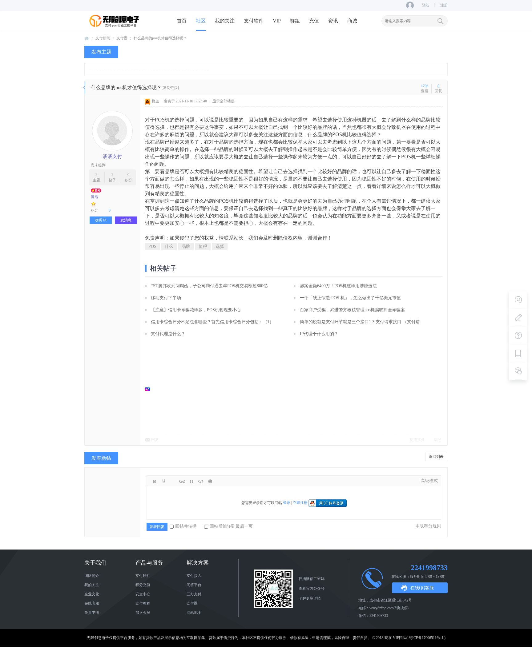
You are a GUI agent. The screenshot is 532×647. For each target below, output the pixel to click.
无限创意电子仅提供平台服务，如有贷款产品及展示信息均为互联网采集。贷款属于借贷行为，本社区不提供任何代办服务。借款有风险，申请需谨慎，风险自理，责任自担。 (229, 638)
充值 (314, 20)
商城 (352, 20)
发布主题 (101, 51)
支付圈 (121, 38)
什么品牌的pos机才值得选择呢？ (160, 38)
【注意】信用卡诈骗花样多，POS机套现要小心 (196, 310)
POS (152, 246)
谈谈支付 (112, 156)
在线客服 (91, 603)
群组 (295, 20)
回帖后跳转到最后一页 (231, 526)
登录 (286, 503)
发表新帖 (101, 458)
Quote (191, 481)
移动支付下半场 (166, 298)
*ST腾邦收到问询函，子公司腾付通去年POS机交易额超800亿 (209, 286)
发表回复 (157, 527)
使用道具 (417, 440)
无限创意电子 (86, 38)
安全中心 (142, 594)
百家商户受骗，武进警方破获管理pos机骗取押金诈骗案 (352, 310)
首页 (182, 20)
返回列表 (436, 456)
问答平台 (194, 585)
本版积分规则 (428, 526)
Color (164, 481)
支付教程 (142, 603)
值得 (203, 246)
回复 (155, 440)
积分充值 (142, 585)
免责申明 (91, 612)
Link (182, 481)
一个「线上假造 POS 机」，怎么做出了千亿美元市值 (350, 298)
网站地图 (194, 612)
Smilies (210, 481)
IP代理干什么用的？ (319, 333)
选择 (220, 246)
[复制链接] (170, 87)
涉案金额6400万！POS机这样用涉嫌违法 (338, 286)
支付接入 (194, 576)
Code (201, 481)
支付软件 (254, 20)
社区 (201, 20)
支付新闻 (102, 38)
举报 (437, 440)
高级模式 (429, 480)
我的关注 (225, 20)
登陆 (425, 5)
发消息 (125, 220)
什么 (169, 246)
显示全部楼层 (223, 101)
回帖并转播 (186, 526)
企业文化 (91, 594)
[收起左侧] (84, 88)
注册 (444, 5)
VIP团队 (399, 638)
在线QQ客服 (422, 587)
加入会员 (142, 612)
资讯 (333, 20)
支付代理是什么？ (168, 333)
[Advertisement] (297, 389)
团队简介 (91, 576)
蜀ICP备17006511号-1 (426, 638)
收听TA (101, 220)
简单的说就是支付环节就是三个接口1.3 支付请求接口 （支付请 (360, 322)
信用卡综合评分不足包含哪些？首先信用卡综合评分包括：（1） (212, 322)
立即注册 (300, 503)
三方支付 (194, 594)
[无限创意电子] (115, 26)
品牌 (186, 246)
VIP (277, 20)
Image (173, 481)
